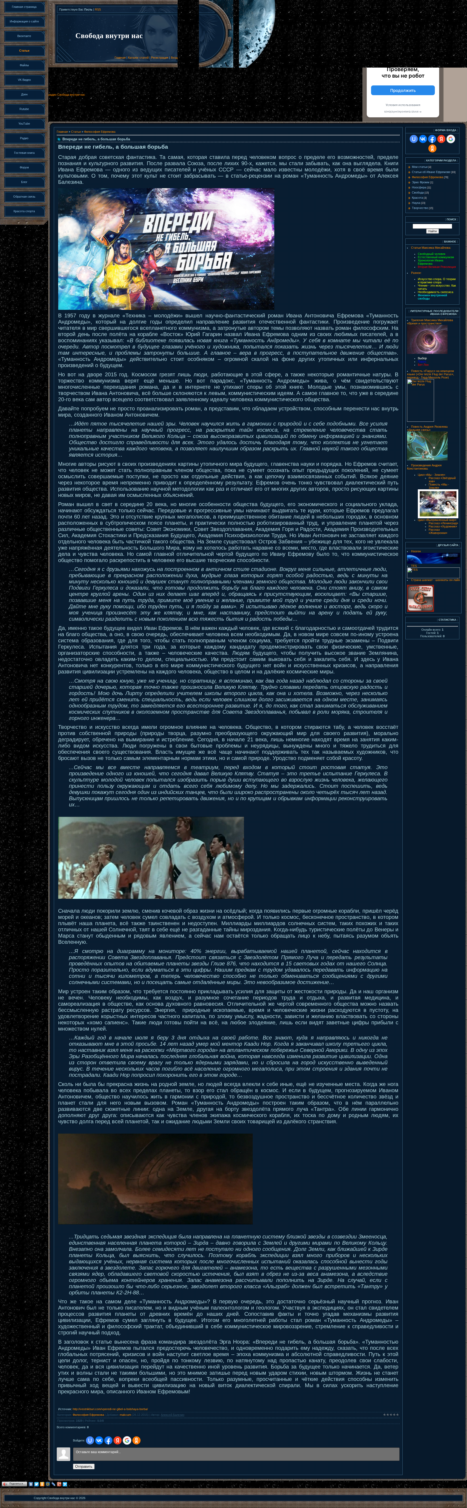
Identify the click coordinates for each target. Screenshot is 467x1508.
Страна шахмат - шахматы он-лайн (435, 580)
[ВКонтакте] (31, 1484)
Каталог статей (138, 57)
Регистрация (159, 57)
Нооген (416, 551)
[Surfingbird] (65, 1484)
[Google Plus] (59, 1484)
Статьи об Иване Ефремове (431, 172)
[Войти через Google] (127, 1440)
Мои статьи (420, 166)
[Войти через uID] (90, 1440)
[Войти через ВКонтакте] (99, 1440)
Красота (417, 197)
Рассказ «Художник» (443, 526)
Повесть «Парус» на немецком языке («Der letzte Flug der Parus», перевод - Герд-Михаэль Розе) (430, 374)
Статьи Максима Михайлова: (431, 247)
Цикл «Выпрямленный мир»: (437, 520)
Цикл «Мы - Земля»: (432, 474)
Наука (416, 202)
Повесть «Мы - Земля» (439, 486)
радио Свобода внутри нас (66, 94)
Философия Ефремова (99, 131)
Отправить (83, 1466)
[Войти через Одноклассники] (136, 1440)
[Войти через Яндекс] (118, 1440)
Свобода (418, 192)
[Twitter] (36, 1484)
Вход (174, 57)
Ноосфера (419, 187)
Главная (120, 57)
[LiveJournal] (53, 1484)
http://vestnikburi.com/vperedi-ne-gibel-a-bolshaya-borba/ (110, 1409)
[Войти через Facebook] (108, 1440)
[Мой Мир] (48, 1484)
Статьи (76, 131)
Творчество (420, 208)
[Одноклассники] (42, 1484)
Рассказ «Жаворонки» (438, 531)
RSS (98, 9)
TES (414, 565)
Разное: (416, 272)
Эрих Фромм (420, 182)
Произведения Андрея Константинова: (424, 467)
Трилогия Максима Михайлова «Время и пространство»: (430, 321)
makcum (125, 1414)
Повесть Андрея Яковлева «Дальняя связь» (427, 428)
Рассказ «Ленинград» (443, 523)
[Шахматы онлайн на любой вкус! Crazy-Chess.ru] (420, 610)
